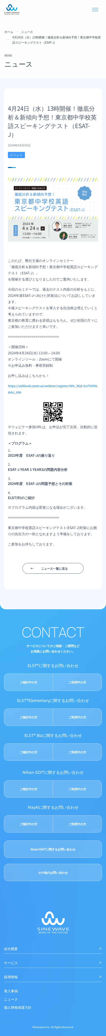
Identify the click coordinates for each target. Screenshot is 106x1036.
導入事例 (11, 990)
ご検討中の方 (28, 682)
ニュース (27, 31)
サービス (11, 962)
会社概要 (11, 948)
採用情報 (11, 976)
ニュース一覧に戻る (54, 568)
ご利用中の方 (77, 682)
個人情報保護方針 (18, 1007)
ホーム (8, 31)
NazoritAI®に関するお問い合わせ (53, 849)
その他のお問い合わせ (53, 872)
